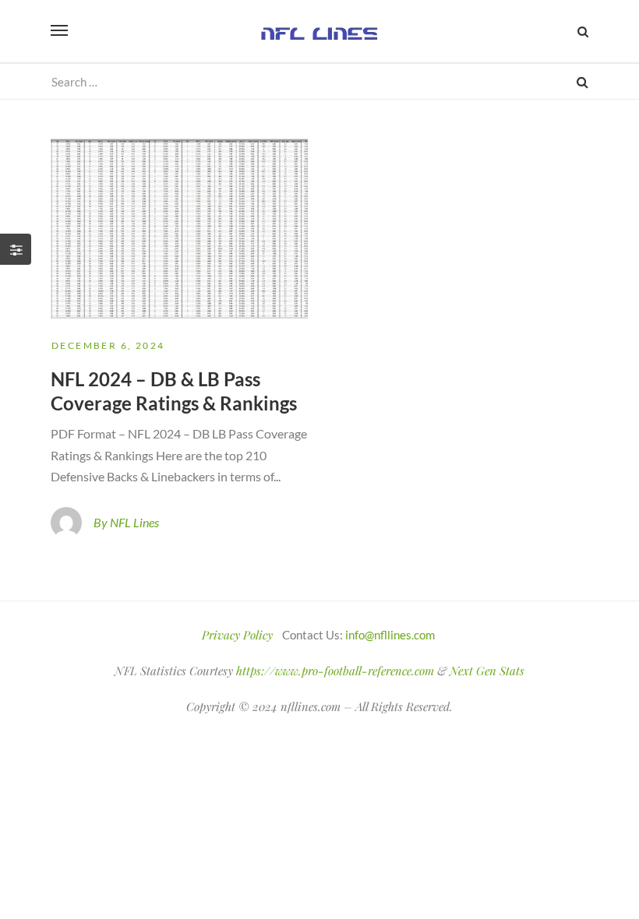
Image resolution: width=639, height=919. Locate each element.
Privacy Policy (237, 635)
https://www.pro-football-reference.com (335, 670)
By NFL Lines (126, 522)
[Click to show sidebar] (15, 249)
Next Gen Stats (487, 670)
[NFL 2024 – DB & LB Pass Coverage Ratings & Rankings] (179, 229)
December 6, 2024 (107, 345)
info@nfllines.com (390, 635)
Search (582, 81)
